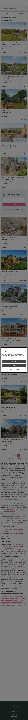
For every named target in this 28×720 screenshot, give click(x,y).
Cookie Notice (7, 357)
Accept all (14, 365)
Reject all (14, 361)
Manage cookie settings (14, 369)
